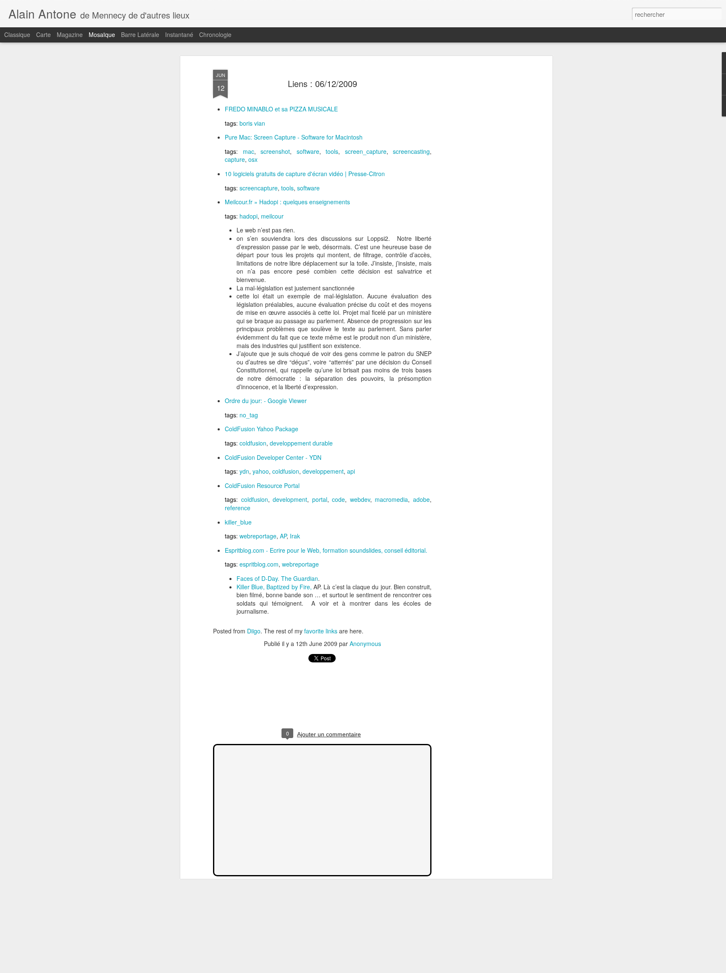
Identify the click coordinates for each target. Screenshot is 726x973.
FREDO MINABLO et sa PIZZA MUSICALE (281, 109)
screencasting (411, 151)
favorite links (320, 631)
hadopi (248, 216)
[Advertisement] (478, 198)
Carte (43, 34)
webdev (360, 499)
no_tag (248, 415)
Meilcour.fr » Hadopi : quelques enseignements (287, 202)
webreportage (257, 536)
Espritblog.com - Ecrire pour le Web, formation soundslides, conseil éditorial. (326, 550)
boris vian (252, 123)
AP (283, 536)
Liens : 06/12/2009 (322, 83)
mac (248, 151)
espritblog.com (259, 564)
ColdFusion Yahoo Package (261, 429)
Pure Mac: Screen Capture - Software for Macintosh (294, 137)
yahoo (261, 471)
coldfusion (252, 443)
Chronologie (215, 34)
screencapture (258, 188)
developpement (323, 471)
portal (319, 499)
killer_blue (238, 522)
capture (235, 159)
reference (237, 508)
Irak (295, 536)
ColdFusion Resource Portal (262, 485)
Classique (17, 34)
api (351, 471)
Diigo (253, 631)
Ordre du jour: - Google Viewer (266, 400)
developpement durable (301, 443)
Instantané (179, 34)
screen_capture (366, 151)
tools (332, 151)
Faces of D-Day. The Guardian (277, 578)
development (290, 499)
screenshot (275, 151)
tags (230, 123)
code (338, 499)
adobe (421, 499)
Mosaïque (102, 34)
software (308, 151)
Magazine (70, 34)
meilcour (272, 216)
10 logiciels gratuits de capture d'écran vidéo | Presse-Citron (305, 173)
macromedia (391, 499)
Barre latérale (140, 34)
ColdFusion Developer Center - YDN (273, 457)
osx (253, 159)
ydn (244, 471)
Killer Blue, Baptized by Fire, (274, 587)
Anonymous (365, 643)
